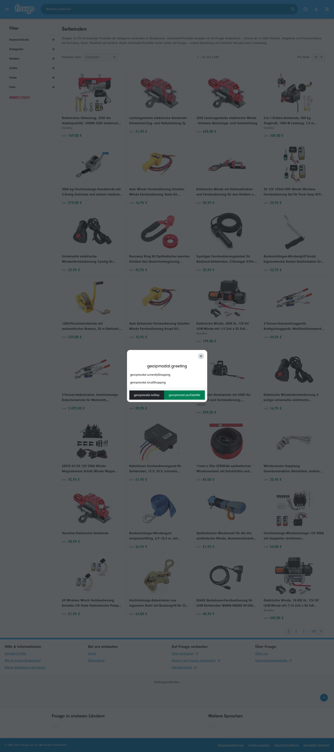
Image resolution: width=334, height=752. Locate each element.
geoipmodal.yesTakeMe (184, 395)
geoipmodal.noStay (146, 395)
